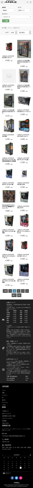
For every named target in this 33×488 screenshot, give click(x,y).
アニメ (9, 28)
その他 (3, 405)
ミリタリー (5, 395)
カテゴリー (5, 14)
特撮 (3, 393)
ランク (19, 7)
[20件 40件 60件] (13, 32)
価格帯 (4, 7)
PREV (5, 291)
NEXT (14, 295)
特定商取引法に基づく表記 (8, 416)
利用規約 (4, 421)
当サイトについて (6, 413)
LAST (19, 295)
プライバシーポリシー (7, 418)
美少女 (3, 400)
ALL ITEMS (4, 28)
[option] (16, 462)
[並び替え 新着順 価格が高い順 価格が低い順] (24, 32)
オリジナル (5, 402)
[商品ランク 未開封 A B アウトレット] (25, 10)
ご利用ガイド (5, 411)
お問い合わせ (5, 423)
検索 (6, 21)
